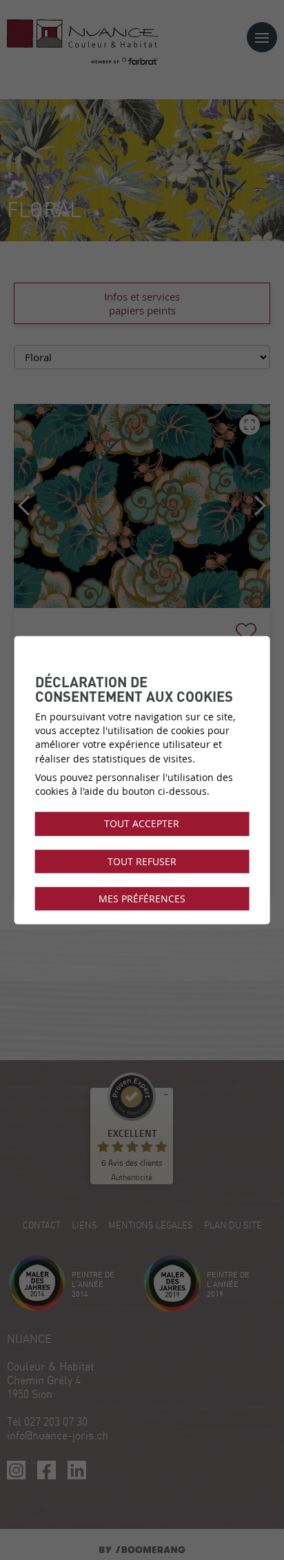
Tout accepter (141, 824)
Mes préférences (142, 899)
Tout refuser (142, 861)
